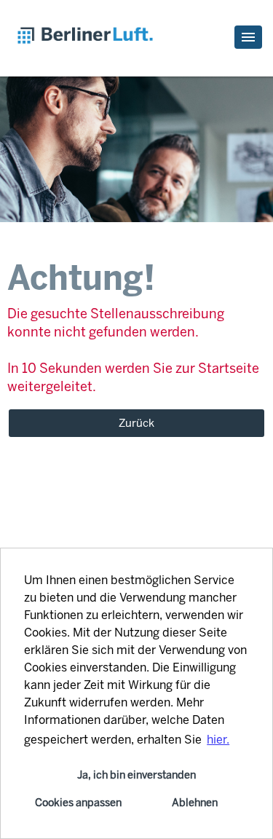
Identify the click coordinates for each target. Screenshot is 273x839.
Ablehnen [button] (195, 802)
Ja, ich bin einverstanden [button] (136, 774)
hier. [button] (218, 740)
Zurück (136, 423)
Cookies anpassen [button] (78, 802)
